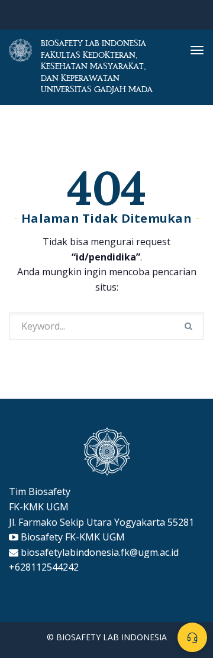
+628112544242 (44, 567)
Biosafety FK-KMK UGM (73, 536)
